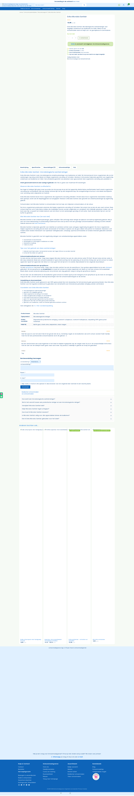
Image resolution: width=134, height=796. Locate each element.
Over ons (46, 767)
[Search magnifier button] (84, 5)
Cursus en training (49, 772)
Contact (21, 767)
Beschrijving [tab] (24, 167)
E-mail (23, 378)
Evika (73, 44)
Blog (63, 8)
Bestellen (21, 769)
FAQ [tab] (74, 167)
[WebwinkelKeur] (95, 777)
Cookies (85, 789)
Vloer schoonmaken (74, 776)
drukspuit (109, 267)
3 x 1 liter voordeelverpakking (43, 306)
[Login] (123, 5)
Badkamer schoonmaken (30, 392)
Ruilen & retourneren (25, 778)
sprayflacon (30, 267)
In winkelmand (83, 38)
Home (21, 12)
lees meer (76, 1)
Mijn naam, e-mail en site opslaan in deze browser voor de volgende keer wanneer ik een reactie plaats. (56, 384)
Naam (22, 372)
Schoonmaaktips (35, 8)
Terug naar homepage (50, 779)
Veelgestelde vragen (99, 772)
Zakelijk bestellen (48, 769)
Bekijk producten (25, 8)
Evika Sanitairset (39, 223)
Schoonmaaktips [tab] (64, 167)
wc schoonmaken (28, 394)
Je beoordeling (25, 364)
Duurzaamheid (48, 774)
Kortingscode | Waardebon (27, 782)
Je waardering (25, 362)
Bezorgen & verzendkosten (27, 775)
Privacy (80, 789)
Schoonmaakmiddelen (30, 12)
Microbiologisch (42, 12)
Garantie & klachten (24, 780)
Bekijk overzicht (73, 767)
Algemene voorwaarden (71, 789)
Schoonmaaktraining (48, 8)
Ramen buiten (72, 772)
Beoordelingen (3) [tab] (49, 167)
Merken (58, 8)
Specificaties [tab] (36, 167)
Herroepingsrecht (24, 772)
